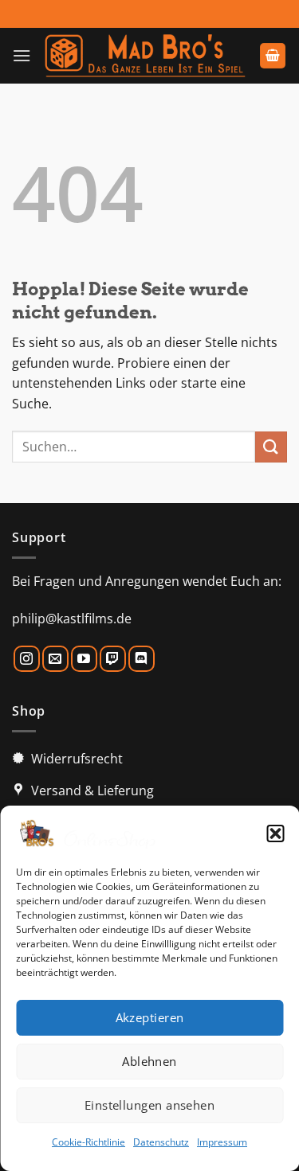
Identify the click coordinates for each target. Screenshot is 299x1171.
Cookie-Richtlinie (88, 1142)
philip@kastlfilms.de (72, 618)
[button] (275, 833)
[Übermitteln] (271, 447)
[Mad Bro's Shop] (145, 56)
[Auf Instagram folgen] (27, 659)
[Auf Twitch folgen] (113, 659)
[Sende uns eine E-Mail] (55, 659)
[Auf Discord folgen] (141, 659)
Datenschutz (161, 1142)
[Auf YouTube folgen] (84, 659)
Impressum (222, 1142)
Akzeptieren (150, 1017)
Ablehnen (149, 1061)
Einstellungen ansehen (149, 1105)
